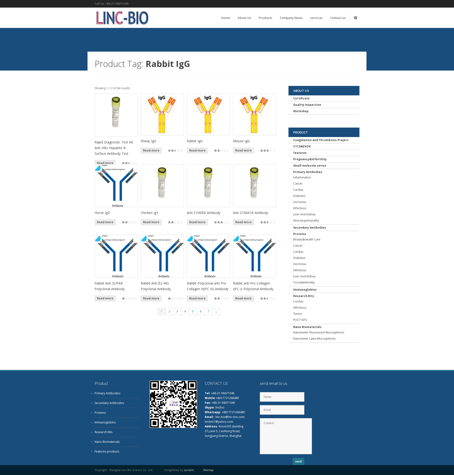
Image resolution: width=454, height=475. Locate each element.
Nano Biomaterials (307, 327)
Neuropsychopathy (306, 220)
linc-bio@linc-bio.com (229, 417)
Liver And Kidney (304, 214)
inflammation (302, 177)
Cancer (298, 184)
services (316, 18)
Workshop (301, 111)
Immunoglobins (305, 290)
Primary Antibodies (307, 172)
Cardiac (298, 190)
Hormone (299, 202)
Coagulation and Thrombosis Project (321, 140)
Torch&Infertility (304, 282)
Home (225, 18)
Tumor (297, 314)
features (300, 153)
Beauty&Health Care (306, 239)
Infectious (299, 208)
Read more (105, 163)
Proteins (299, 234)
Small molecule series (309, 166)
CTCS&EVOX (302, 146)
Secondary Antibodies (309, 228)
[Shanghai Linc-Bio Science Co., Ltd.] (122, 26)
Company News (291, 18)
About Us (244, 18)
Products (265, 18)
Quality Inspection (307, 105)
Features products (107, 451)
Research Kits (303, 296)
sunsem (189, 470)
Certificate (301, 98)
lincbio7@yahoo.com (219, 422)
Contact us (338, 18)
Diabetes (299, 196)
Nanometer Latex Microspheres (314, 339)
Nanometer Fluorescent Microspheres (318, 332)
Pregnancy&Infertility (310, 159)
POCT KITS (300, 320)
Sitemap (208, 470)
